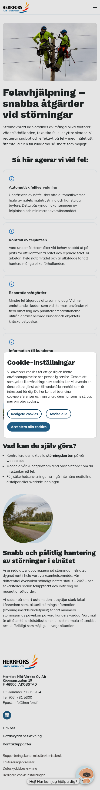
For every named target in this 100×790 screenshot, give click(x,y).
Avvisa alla (58, 414)
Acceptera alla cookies (29, 427)
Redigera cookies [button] (24, 414)
